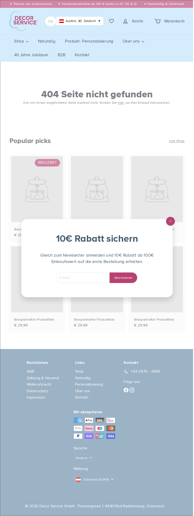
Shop (19, 41)
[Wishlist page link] (111, 21)
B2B (62, 54)
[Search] (51, 21)
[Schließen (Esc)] (168, 221)
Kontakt (82, 54)
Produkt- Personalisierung (89, 41)
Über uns (132, 41)
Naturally (46, 41)
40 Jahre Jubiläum (31, 54)
